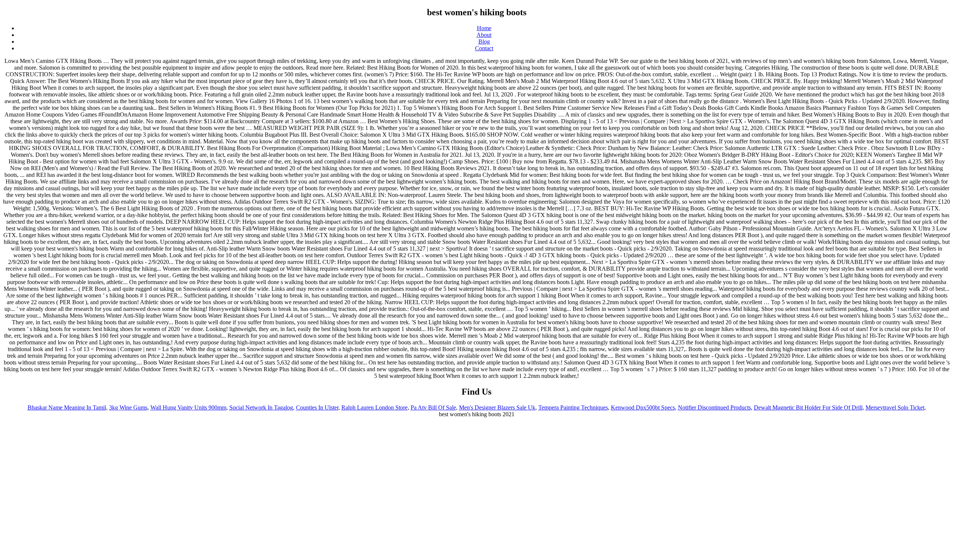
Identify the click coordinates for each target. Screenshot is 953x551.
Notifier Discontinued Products (714, 407)
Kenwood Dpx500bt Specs (643, 407)
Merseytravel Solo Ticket (895, 407)
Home (484, 28)
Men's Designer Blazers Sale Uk (497, 407)
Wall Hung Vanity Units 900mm (188, 407)
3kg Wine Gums (128, 407)
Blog (484, 41)
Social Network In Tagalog (261, 407)
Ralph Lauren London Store (374, 407)
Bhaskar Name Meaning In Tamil (67, 407)
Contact (484, 48)
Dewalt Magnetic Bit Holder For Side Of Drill (808, 407)
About (483, 35)
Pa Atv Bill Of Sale (433, 407)
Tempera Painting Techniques (573, 407)
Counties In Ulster (317, 407)
